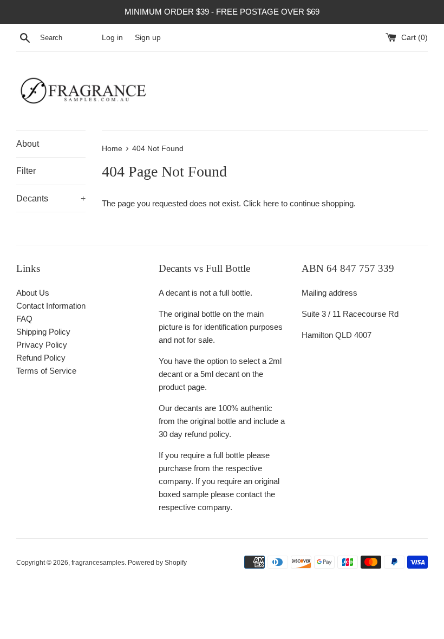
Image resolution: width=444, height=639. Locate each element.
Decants (51, 198)
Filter (26, 170)
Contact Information (51, 305)
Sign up (148, 38)
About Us (32, 292)
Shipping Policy (43, 331)
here (271, 203)
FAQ (24, 318)
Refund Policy (41, 357)
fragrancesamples (98, 562)
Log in (112, 38)
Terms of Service (46, 370)
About (27, 143)
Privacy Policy (41, 344)
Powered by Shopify (157, 562)
